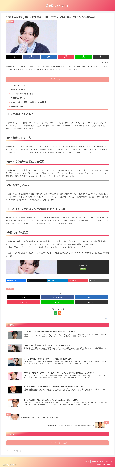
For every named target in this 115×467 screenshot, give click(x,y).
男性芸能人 (10, 289)
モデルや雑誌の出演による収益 (22, 94)
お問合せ (87, 461)
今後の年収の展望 (17, 106)
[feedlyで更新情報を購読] (55, 313)
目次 (56, 79)
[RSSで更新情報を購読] (59, 313)
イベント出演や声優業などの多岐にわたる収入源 (28, 102)
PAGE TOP (110, 451)
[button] (101, 57)
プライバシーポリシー (106, 461)
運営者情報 (94, 461)
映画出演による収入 (18, 89)
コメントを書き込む (57, 443)
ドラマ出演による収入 (19, 85)
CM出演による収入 (18, 98)
